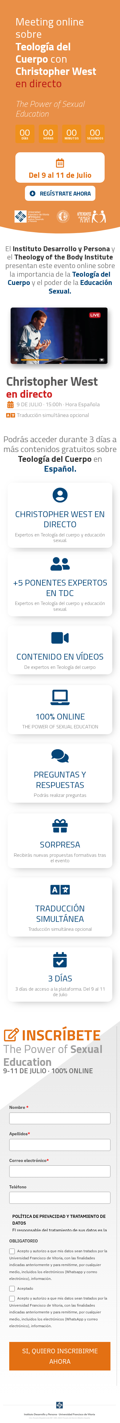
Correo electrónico (29, 1160)
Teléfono (17, 1187)
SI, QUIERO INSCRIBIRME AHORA (60, 1356)
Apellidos (19, 1133)
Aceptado (25, 1288)
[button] (60, 193)
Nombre (19, 1107)
